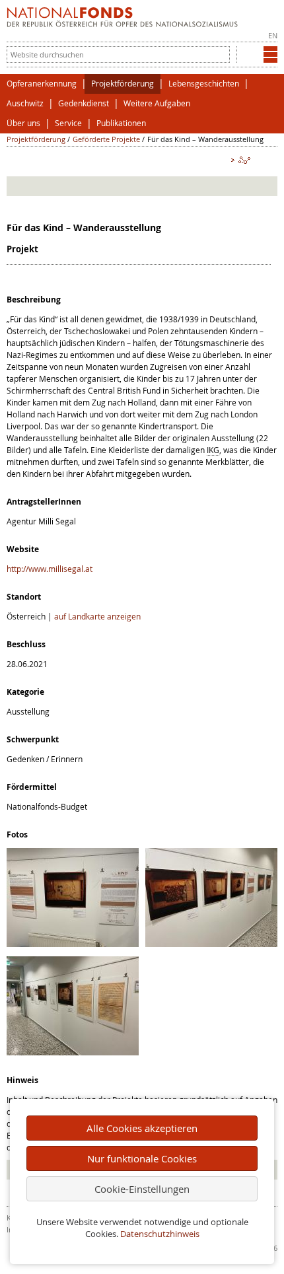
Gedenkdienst (83, 103)
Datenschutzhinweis (159, 1234)
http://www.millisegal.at (49, 568)
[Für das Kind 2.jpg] (211, 943)
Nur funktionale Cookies (142, 1158)
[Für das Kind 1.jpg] (73, 943)
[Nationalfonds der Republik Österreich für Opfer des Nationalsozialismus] (122, 23)
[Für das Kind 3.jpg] (73, 1052)
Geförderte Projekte (106, 139)
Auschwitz (25, 103)
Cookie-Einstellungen (142, 1188)
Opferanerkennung (42, 83)
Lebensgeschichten (203, 83)
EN (272, 35)
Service (68, 123)
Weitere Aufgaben (157, 103)
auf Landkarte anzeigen (97, 616)
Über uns (23, 123)
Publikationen (121, 123)
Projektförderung (122, 83)
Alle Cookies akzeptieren (142, 1128)
